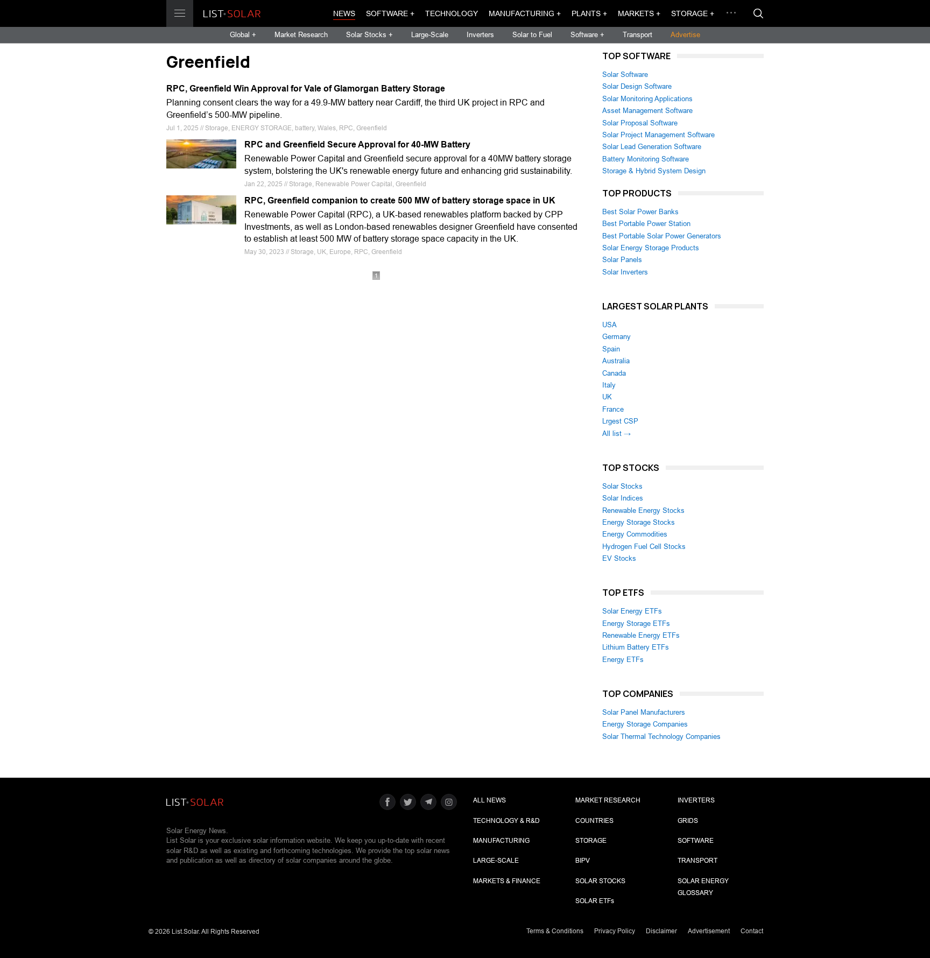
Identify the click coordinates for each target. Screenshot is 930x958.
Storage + (692, 13)
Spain (611, 349)
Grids (688, 821)
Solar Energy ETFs (632, 611)
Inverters (480, 35)
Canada (614, 373)
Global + (243, 35)
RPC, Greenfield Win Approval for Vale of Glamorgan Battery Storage (305, 88)
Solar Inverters (625, 272)
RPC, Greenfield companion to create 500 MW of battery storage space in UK (399, 200)
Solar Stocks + (369, 35)
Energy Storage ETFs (636, 623)
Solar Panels (622, 260)
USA (609, 325)
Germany (616, 337)
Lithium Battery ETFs (635, 647)
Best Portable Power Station (646, 224)
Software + (390, 13)
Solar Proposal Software (640, 123)
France (613, 409)
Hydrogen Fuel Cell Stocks (644, 547)
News (344, 13)
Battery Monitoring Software (645, 159)
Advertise (685, 35)
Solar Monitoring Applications (647, 99)
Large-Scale (429, 35)
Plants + (589, 13)
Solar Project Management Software (658, 135)
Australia (616, 361)
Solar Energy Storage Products (650, 248)
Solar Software (625, 75)
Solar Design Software (637, 86)
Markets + (639, 13)
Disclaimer (661, 931)
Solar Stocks (622, 486)
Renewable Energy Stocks (643, 510)
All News (489, 800)
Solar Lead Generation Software (651, 147)
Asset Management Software (647, 111)
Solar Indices (622, 498)
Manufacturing (501, 840)
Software (696, 840)
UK (607, 397)
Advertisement (709, 931)
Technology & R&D (506, 821)
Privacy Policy (614, 931)
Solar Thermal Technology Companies (661, 736)
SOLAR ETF (594, 901)
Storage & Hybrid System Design (654, 171)
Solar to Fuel (532, 35)
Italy (609, 385)
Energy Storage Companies (645, 724)
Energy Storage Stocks (638, 522)
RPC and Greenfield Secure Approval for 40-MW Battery (357, 144)
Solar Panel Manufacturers (643, 712)
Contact (752, 931)
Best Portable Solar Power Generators (661, 236)
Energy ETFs (623, 660)
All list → (616, 433)
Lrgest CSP (620, 421)
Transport (637, 35)
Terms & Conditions (554, 931)
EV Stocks (619, 558)
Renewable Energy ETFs (641, 635)
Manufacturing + (525, 13)
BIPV (582, 860)
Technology (451, 13)
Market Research (301, 35)
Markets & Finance (506, 881)
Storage (591, 840)
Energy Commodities (634, 534)
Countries (594, 821)
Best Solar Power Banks (640, 212)
